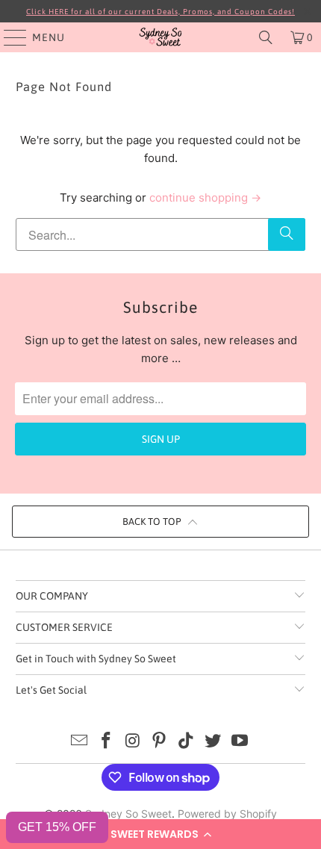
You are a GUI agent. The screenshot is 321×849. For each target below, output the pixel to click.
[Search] (266, 37)
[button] (160, 834)
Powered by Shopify (227, 813)
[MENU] (8, 37)
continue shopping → (205, 197)
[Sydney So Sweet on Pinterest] (160, 742)
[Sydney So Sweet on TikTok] (186, 742)
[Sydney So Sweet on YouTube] (239, 742)
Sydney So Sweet (128, 813)
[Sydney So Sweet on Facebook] (107, 742)
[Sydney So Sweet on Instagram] (133, 742)
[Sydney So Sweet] (161, 37)
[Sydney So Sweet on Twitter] (213, 742)
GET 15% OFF (57, 827)
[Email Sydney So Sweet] (80, 742)
